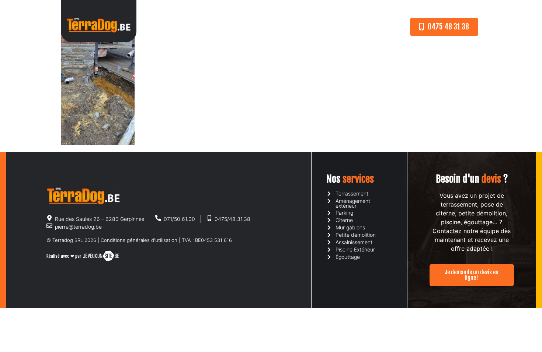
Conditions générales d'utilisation (139, 240)
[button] (444, 27)
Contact (348, 27)
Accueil (187, 27)
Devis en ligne (308, 27)
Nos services (261, 27)
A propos (220, 27)
